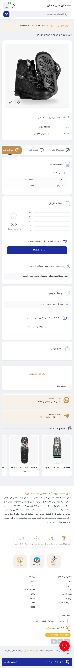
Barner (32, 598)
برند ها (69, 590)
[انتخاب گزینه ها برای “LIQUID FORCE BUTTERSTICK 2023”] (36, 473)
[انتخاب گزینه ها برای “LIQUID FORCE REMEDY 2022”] (69, 473)
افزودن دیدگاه (39, 250)
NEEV (33, 594)
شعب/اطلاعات (66, 602)
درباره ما (69, 598)
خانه (70, 581)
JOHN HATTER (29, 590)
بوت (51, 25)
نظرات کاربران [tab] (33, 150)
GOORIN (32, 581)
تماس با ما (68, 585)
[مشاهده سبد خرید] (6, 5)
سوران (69, 653)
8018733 (55, 628)
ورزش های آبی (63, 25)
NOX (33, 585)
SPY (33, 602)
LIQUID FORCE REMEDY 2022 (57, 467)
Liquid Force (44, 127)
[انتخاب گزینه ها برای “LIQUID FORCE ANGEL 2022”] (4, 473)
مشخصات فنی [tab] (58, 150)
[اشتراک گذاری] (19, 102)
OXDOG (32, 607)
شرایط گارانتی (66, 594)
